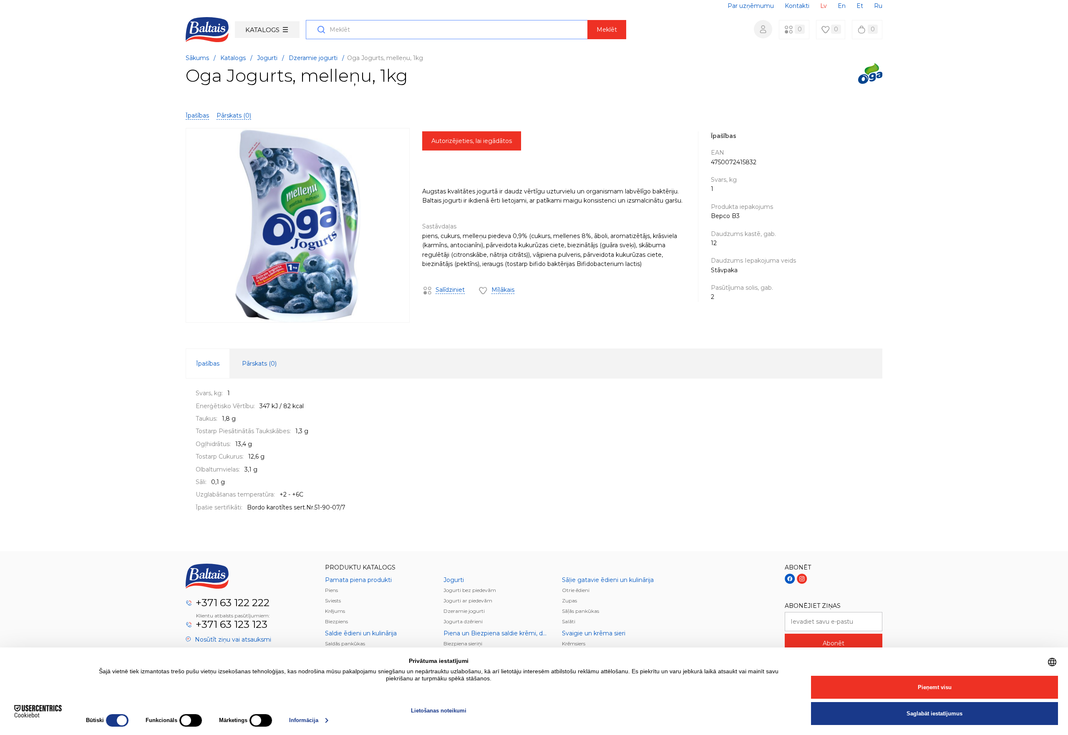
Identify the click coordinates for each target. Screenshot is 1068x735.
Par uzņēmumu (751, 6)
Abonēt (833, 643)
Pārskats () (234, 115)
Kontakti (797, 6)
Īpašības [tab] (207, 363)
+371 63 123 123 (231, 624)
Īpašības (197, 115)
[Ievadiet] (763, 29)
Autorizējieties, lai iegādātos (471, 141)
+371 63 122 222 (233, 603)
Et (859, 6)
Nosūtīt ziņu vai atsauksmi (232, 639)
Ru (878, 6)
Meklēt (607, 29)
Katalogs (262, 30)
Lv (823, 6)
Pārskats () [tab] (259, 363)
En (842, 6)
